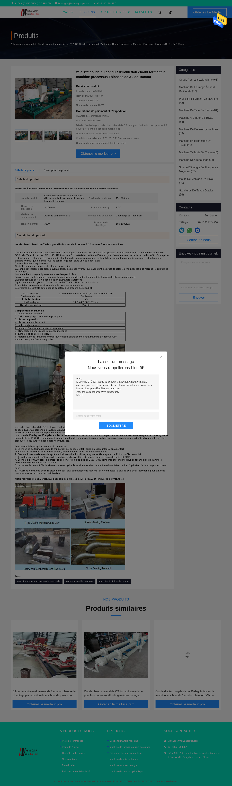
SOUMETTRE (116, 425)
